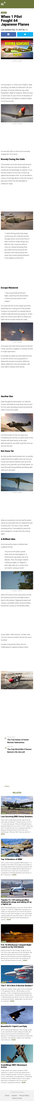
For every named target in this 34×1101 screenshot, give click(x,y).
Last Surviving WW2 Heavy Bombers (17, 816)
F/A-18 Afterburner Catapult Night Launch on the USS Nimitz (16, 946)
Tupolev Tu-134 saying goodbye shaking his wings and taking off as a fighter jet (16, 902)
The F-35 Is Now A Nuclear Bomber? (17, 986)
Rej (26, 30)
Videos (4, 12)
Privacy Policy (24, 1095)
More (3, 834)
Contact (14, 1095)
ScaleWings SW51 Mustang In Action (14, 1066)
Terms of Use (17, 1098)
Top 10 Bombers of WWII (11, 859)
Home (7, 1095)
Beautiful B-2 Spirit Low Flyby (14, 1026)
